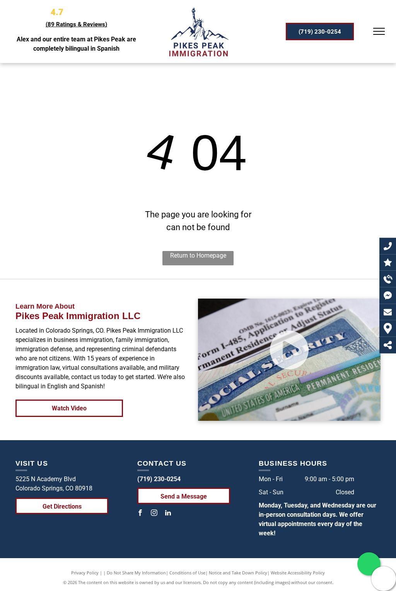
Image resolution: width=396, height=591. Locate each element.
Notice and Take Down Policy (238, 573)
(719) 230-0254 (159, 479)
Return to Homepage (198, 255)
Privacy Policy (85, 573)
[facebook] (140, 514)
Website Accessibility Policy (298, 573)
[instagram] (154, 514)
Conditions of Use (187, 573)
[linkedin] (168, 514)
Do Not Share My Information (136, 573)
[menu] (379, 31)
